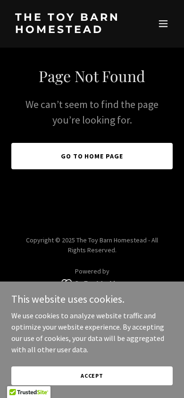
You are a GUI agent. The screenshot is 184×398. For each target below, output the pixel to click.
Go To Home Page (92, 156)
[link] (67, 30)
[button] (163, 23)
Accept (92, 375)
